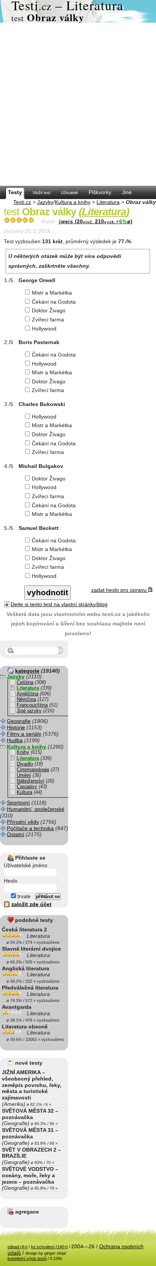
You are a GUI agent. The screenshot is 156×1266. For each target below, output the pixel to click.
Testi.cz (22, 202)
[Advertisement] (78, 104)
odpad (18, 1246)
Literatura (108, 202)
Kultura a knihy (72, 202)
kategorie (27, 671)
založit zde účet (31, 904)
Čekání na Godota (54, 302)
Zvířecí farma (48, 319)
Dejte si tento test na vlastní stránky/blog (59, 604)
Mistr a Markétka (52, 293)
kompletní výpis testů (27, 1258)
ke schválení (49, 1246)
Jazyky (45, 202)
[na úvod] (78, 11)
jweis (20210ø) (96, 221)
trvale (23, 896)
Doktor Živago (49, 310)
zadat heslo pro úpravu (119, 590)
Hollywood (44, 329)
